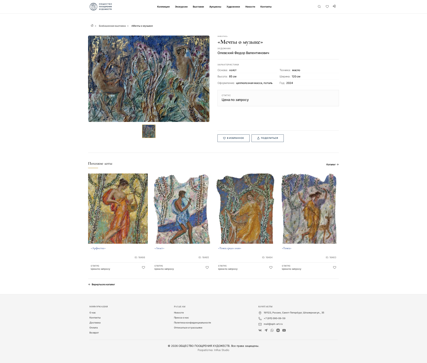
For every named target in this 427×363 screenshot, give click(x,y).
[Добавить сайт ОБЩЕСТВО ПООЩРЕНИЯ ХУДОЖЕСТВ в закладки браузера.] (327, 7)
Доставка (95, 322)
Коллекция (163, 6)
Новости (250, 6)
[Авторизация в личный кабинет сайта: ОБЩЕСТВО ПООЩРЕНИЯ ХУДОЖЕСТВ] (334, 7)
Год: (282, 83)
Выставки (198, 6)
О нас (92, 312)
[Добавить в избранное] (143, 267)
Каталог (331, 164)
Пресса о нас (181, 317)
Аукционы (215, 6)
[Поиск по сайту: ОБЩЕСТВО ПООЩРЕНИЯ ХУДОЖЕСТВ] (319, 7)
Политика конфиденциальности (192, 322)
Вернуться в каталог (103, 284)
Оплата (93, 327)
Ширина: (285, 76)
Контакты (266, 6)
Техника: (285, 70)
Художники (233, 6)
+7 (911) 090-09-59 (274, 318)
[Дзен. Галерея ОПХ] (278, 330)
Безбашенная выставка (112, 25)
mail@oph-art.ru (273, 323)
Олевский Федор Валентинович (243, 53)
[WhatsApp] (272, 330)
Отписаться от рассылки (188, 327)
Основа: (223, 70)
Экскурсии (181, 6)
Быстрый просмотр (118, 213)
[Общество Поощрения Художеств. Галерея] (260, 330)
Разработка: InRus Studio (213, 350)
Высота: (223, 76)
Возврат (94, 332)
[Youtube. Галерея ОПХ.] (284, 330)
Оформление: (226, 83)
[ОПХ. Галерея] (266, 330)
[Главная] (92, 25)
